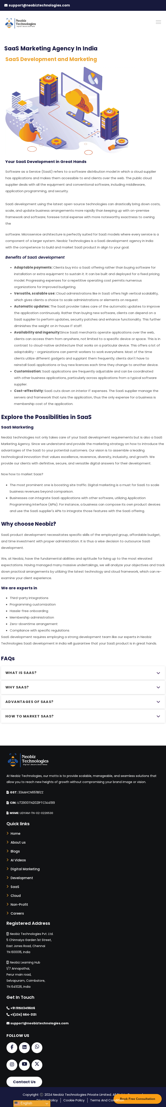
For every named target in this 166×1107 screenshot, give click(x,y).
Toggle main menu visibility (158, 22)
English (26, 1103)
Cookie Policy (74, 1100)
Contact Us (24, 1081)
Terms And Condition (107, 1100)
